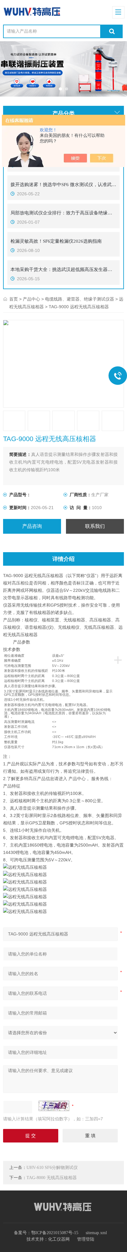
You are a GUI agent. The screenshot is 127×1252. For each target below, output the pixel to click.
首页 (13, 299)
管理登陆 (85, 1239)
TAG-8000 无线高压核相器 (52, 1177)
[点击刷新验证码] (54, 1106)
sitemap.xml (96, 1232)
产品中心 (31, 299)
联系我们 (95, 526)
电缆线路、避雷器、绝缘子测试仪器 (79, 299)
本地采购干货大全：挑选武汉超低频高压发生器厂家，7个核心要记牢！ (63, 269)
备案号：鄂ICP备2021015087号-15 (46, 1232)
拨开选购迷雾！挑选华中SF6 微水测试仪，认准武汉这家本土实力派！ (63, 184)
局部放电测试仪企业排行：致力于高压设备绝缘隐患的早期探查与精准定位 (63, 212)
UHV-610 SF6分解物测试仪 (52, 1167)
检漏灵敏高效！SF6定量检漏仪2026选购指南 (56, 241)
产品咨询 (32, 526)
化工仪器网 (59, 1239)
